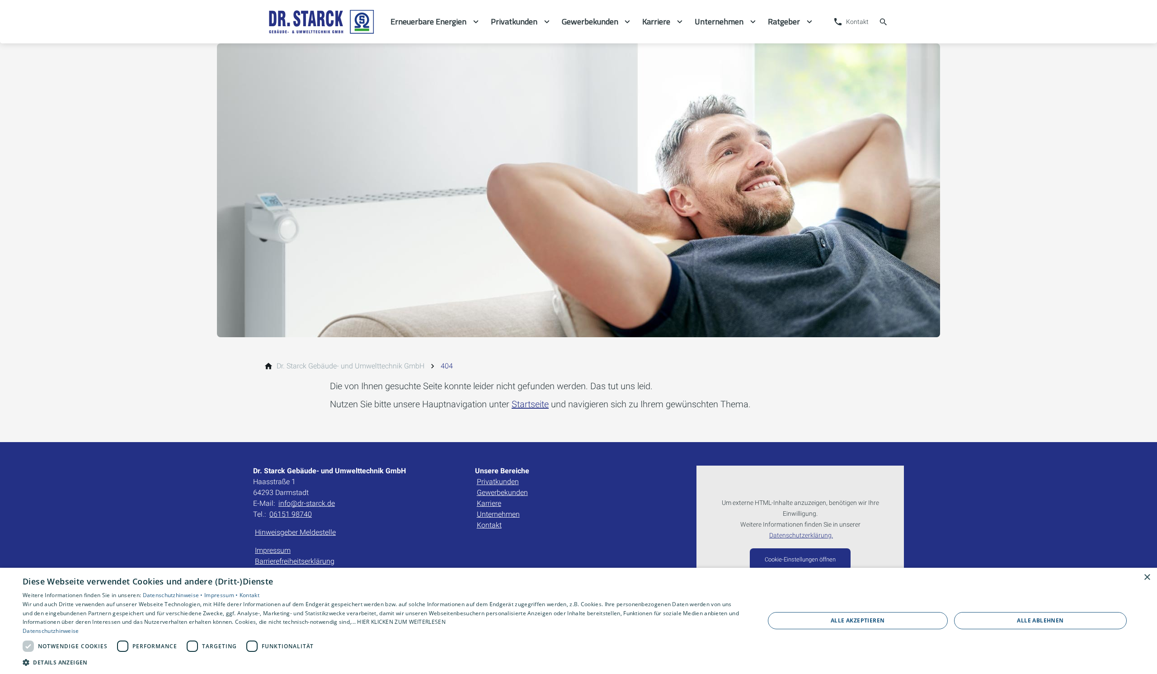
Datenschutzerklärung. (801, 535)
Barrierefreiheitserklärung (294, 561)
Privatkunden (498, 481)
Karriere (489, 503)
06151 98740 (290, 514)
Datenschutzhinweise (51, 631)
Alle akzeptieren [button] (857, 620)
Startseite (530, 404)
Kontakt (489, 525)
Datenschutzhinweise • (174, 595)
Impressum (273, 550)
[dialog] (578, 621)
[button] (383, 662)
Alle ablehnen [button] (1040, 620)
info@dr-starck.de (306, 503)
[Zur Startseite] (322, 22)
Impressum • (222, 595)
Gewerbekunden (502, 492)
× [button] (1146, 577)
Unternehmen (498, 514)
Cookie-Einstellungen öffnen (800, 559)
